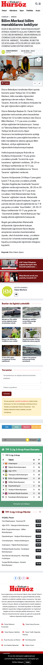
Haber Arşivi (29, 645)
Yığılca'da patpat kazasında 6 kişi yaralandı (29, 359)
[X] (19, 578)
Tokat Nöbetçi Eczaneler (8, 626)
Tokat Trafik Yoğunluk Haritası (31, 633)
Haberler (4, 17)
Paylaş (6, 83)
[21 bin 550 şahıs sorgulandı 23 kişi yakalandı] (11, 351)
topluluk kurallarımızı (22, 401)
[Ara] (36, 4)
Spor (22, 11)
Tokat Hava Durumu (32, 624)
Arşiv (38, 11)
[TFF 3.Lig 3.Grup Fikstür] (40, 512)
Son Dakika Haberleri (11, 645)
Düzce (13, 17)
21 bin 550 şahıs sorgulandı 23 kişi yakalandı (9, 359)
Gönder (6, 394)
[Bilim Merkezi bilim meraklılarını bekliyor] (21, 68)
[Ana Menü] (40, 4)
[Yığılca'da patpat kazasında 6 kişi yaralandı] (31, 351)
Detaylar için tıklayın (21, 504)
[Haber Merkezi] (7, 291)
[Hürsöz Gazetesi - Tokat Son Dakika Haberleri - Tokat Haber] (13, 3)
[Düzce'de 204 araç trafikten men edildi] (11, 332)
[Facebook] (15, 578)
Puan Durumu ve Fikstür (12, 640)
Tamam (27, 662)
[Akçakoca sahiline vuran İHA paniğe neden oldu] (31, 312)
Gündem (13, 11)
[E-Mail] (16, 294)
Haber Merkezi (20, 290)
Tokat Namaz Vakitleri (12, 632)
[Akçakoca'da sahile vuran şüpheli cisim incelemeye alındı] (11, 312)
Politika (29, 11)
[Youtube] (27, 578)
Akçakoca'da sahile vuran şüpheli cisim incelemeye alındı (9, 321)
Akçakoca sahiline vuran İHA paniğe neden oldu (29, 321)
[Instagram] (23, 578)
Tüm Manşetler (30, 640)
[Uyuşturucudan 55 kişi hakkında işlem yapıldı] (31, 332)
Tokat (4, 11)
